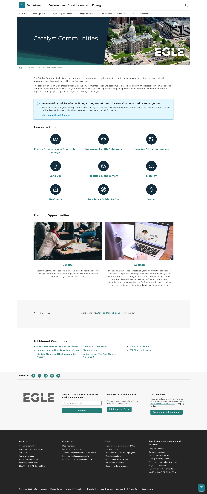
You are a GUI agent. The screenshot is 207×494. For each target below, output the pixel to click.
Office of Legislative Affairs (116, 459)
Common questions (157, 452)
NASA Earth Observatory (95, 346)
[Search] (186, 5)
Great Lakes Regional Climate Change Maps (58, 346)
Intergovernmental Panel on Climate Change (58, 350)
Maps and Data (87, 14)
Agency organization (28, 446)
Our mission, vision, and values (31, 449)
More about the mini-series (56, 115)
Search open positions (28, 463)
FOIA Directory (132, 489)
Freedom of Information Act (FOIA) (120, 446)
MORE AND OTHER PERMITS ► (162, 472)
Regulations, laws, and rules (116, 466)
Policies (68, 489)
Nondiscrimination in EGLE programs (120, 453)
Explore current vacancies (166, 412)
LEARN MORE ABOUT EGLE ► (32, 466)
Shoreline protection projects (161, 469)
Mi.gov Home (56, 489)
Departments (147, 489)
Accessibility (79, 489)
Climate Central (90, 350)
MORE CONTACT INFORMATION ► (77, 459)
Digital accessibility (113, 456)
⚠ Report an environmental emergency (79, 453)
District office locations (71, 449)
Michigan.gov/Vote (119, 409)
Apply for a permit (156, 449)
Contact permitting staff (159, 455)
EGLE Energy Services (140, 350)
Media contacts (68, 446)
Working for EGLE (26, 456)
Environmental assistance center (76, 456)
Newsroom (106, 14)
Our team (23, 453)
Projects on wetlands (157, 465)
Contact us (145, 14)
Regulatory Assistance (63, 14)
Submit (82, 411)
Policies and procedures (115, 463)
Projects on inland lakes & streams (163, 462)
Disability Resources (95, 489)
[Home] (20, 68)
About (22, 14)
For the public (38, 14)
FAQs (134, 14)
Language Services (115, 489)
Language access (112, 449)
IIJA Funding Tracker (139, 346)
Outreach (120, 14)
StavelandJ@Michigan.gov (110, 313)
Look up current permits (159, 459)
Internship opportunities (29, 459)
